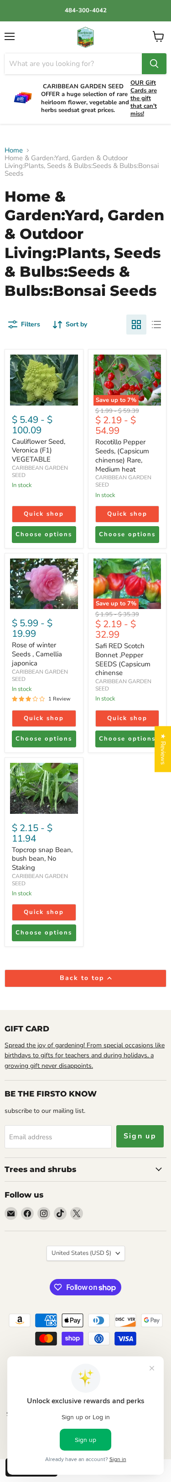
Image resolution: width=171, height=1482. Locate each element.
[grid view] (136, 325)
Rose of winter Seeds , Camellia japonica (37, 653)
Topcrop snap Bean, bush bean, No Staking (42, 858)
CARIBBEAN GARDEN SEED (40, 471)
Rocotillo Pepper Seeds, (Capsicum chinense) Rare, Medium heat (122, 455)
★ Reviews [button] (163, 749)
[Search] (154, 63)
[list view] (156, 325)
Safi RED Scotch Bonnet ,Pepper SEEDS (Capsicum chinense (122, 659)
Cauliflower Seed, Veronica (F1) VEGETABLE (38, 450)
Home (14, 150)
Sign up (140, 1136)
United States (81, 1253)
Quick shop (44, 514)
